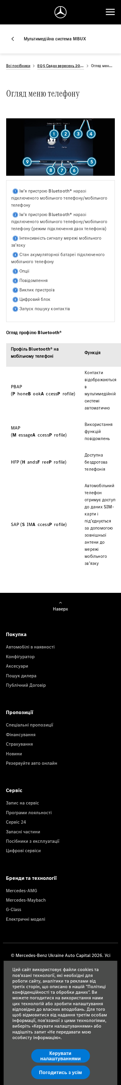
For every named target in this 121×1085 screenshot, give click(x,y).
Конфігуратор (20, 656)
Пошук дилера (21, 675)
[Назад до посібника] (15, 39)
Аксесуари (17, 666)
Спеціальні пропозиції (29, 725)
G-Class (13, 909)
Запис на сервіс (22, 803)
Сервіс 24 (16, 822)
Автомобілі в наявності (30, 647)
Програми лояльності (29, 812)
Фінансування (21, 734)
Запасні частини (23, 832)
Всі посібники (18, 66)
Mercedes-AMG (21, 890)
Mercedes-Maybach (26, 900)
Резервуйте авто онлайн (31, 763)
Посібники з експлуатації (32, 841)
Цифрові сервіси (23, 850)
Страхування (19, 744)
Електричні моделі (25, 919)
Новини (14, 753)
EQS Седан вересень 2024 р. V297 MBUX (60, 66)
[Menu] (110, 12)
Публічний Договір (26, 685)
